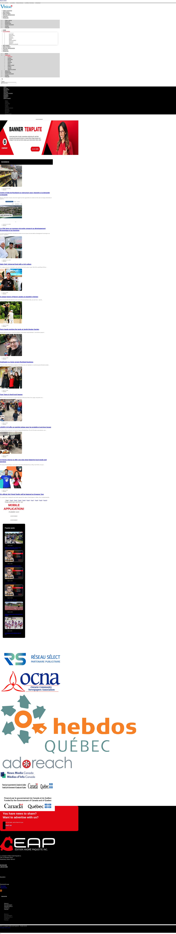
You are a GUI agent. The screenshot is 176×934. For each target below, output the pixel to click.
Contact (5, 16)
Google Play (4, 887)
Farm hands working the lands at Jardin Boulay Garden (19, 329)
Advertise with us (8, 906)
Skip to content (3, 0)
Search (2, 81)
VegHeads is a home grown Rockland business (16, 362)
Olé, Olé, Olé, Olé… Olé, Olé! (11, 600)
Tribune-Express (19, 2)
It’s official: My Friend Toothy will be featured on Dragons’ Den (22, 494)
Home (4, 30)
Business (10, 56)
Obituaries (6, 12)
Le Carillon (12, 2)
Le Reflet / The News (29, 2)
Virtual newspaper (9, 15)
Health (9, 60)
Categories (7, 55)
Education (10, 59)
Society (9, 68)
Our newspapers (8, 904)
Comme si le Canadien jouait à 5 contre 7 (13, 565)
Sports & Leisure (13, 44)
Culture (9, 58)
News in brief (11, 65)
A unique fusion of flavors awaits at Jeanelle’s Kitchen (19, 297)
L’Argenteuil (37, 2)
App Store (3, 886)
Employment (7, 13)
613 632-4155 (3, 865)
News (9, 63)
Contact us (6, 907)
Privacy (1, 927)
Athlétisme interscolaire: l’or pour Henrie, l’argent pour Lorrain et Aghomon (13, 548)
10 (45, 500)
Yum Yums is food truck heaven (11, 394)
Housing (10, 62)
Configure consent (6, 927)
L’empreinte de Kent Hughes (10, 583)
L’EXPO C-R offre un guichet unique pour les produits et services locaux (25, 427)
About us (6, 903)
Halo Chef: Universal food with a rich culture (15, 264)
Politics (9, 66)
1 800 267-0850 (4, 866)
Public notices (7, 10)
